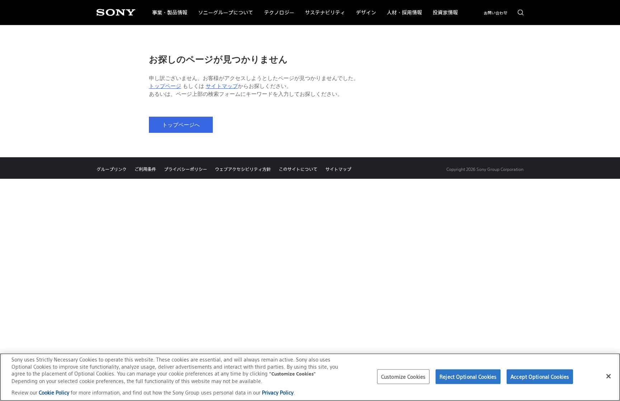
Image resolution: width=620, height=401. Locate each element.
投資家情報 (442, 8)
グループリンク (112, 169)
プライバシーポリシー (185, 169)
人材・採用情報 (401, 8)
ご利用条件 (145, 169)
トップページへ (181, 125)
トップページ (165, 86)
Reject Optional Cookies (468, 376)
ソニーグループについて (223, 8)
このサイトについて (298, 169)
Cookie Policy (54, 393)
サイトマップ (222, 86)
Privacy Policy (277, 393)
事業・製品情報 (167, 8)
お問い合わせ (495, 13)
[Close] (608, 376)
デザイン (363, 8)
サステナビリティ (322, 8)
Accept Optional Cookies (540, 376)
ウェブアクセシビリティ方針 (243, 169)
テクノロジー (276, 8)
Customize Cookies (403, 376)
